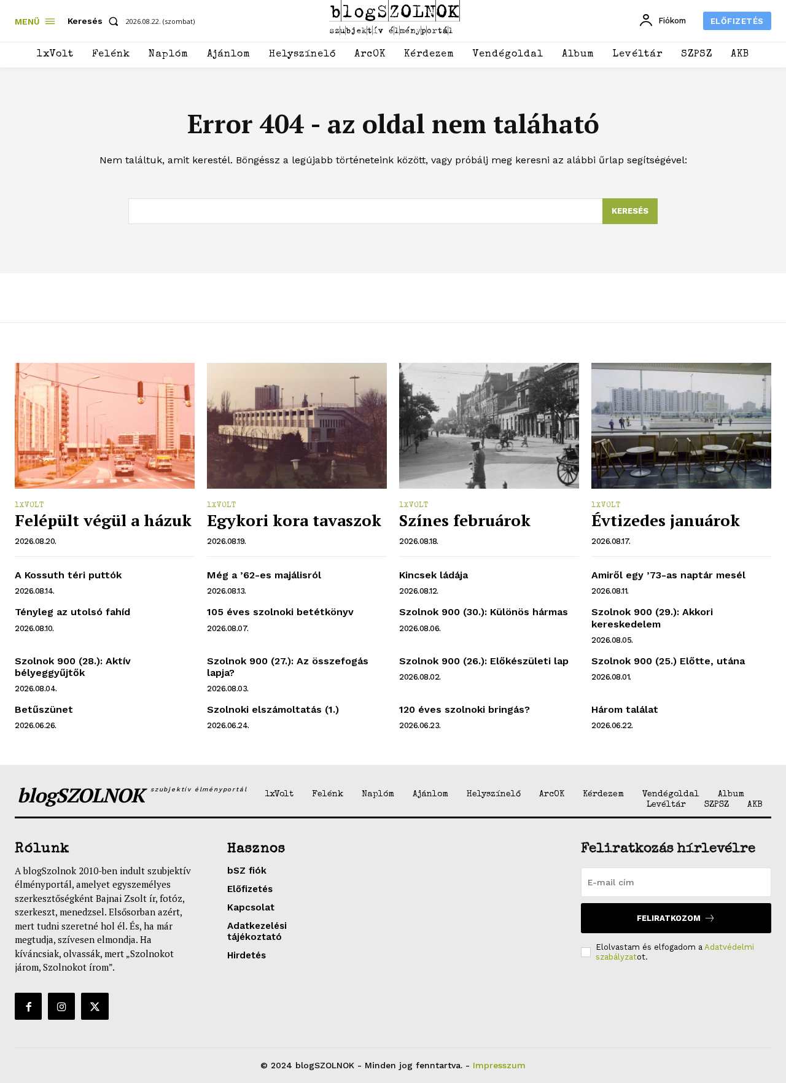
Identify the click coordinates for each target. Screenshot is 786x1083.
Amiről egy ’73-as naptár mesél (668, 575)
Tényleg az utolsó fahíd (72, 612)
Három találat (624, 709)
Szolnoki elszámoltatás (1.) (273, 709)
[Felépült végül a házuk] (105, 426)
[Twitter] (94, 1006)
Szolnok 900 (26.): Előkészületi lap (484, 661)
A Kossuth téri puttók (68, 575)
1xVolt (29, 506)
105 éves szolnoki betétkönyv (280, 612)
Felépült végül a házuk (103, 520)
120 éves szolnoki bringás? (464, 709)
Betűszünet (44, 709)
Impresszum (499, 1065)
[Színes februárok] (489, 426)
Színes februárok (465, 520)
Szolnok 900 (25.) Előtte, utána (668, 661)
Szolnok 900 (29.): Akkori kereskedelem (652, 617)
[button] (95, 21)
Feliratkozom (669, 918)
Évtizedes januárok (665, 520)
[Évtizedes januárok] (681, 426)
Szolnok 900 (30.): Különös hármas (483, 612)
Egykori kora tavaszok (294, 520)
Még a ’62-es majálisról (264, 575)
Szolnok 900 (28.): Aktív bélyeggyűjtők (73, 666)
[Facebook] (28, 1006)
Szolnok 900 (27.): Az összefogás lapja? (287, 666)
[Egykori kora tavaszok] (297, 426)
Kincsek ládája (433, 575)
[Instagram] (61, 1006)
